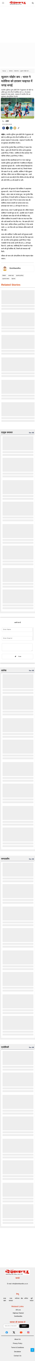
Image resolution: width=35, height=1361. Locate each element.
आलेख (3, 670)
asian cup (11, 275)
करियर (26, 1298)
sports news (5, 278)
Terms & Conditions (17, 1347)
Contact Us (17, 1356)
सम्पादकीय (5, 858)
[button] (3, 4)
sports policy (19, 275)
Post (19, 656)
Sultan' (4, 275)
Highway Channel (18, 1313)
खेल (22, 1298)
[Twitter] (7, 128)
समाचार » (11, 71)
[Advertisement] (17, 22)
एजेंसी (7, 121)
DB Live (18, 1310)
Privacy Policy (17, 1343)
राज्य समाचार (11, 1299)
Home (4, 71)
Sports (13, 278)
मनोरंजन (17, 1298)
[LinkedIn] (11, 128)
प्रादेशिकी (5, 1047)
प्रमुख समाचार (7, 432)
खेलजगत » (16, 71)
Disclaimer (17, 1351)
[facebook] (3, 128)
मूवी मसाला (31, 1299)
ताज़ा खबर (4, 1299)
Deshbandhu (18, 1316)
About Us (17, 1339)
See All (31, 433)
